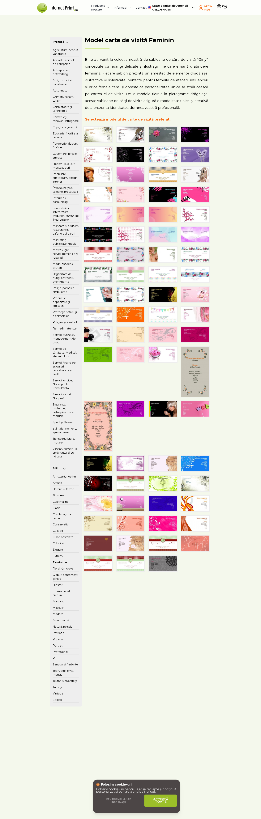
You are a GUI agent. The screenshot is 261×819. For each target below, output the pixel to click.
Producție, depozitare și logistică (61, 302)
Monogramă (61, 620)
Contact (141, 7)
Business (59, 495)
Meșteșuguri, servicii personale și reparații (65, 253)
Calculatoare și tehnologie (62, 108)
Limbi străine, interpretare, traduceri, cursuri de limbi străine (66, 213)
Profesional (60, 652)
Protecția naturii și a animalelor (65, 314)
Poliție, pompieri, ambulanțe (64, 290)
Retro (56, 658)
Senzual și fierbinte (65, 664)
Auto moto (60, 90)
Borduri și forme (63, 489)
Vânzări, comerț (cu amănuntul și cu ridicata (66, 452)
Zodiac (57, 700)
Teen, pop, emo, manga (63, 672)
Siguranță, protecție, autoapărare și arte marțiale (65, 410)
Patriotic (58, 633)
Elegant (58, 549)
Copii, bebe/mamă (65, 127)
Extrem (58, 556)
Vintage (58, 693)
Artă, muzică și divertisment (62, 82)
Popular (58, 639)
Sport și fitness (62, 422)
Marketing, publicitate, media (64, 241)
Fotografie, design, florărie (65, 145)
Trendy (57, 687)
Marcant (58, 601)
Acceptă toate (160, 800)
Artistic (57, 483)
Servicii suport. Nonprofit (62, 396)
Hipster (57, 585)
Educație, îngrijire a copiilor (65, 135)
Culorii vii (58, 543)
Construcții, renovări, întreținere (66, 119)
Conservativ (60, 524)
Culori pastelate (63, 537)
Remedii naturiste (65, 328)
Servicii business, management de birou (64, 338)
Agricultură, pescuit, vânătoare (66, 52)
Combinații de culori (62, 516)
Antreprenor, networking (61, 72)
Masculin (58, 607)
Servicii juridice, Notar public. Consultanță (63, 384)
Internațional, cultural (61, 593)
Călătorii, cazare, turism (63, 98)
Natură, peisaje (62, 626)
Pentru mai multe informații (118, 801)
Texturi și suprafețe (65, 681)
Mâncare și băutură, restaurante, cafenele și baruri (66, 229)
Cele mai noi (61, 501)
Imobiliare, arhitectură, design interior (65, 177)
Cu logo (58, 531)
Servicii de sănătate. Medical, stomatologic (65, 352)
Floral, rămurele (63, 568)
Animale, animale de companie (64, 62)
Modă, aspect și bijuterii (63, 265)
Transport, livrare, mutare (64, 440)
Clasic (56, 508)
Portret (57, 645)
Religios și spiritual (65, 322)
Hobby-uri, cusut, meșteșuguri (64, 165)
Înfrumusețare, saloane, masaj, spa (65, 189)
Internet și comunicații (60, 200)
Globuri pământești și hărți (65, 576)
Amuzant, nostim (64, 476)
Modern (58, 614)
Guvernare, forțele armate (65, 155)
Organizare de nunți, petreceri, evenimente (63, 277)
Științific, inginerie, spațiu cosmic (65, 430)
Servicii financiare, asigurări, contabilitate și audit (64, 368)
